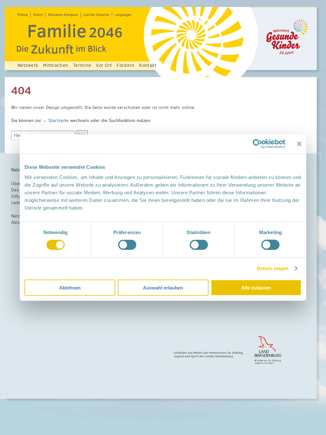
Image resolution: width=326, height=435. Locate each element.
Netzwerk (28, 65)
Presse (23, 14)
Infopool (19, 196)
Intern (38, 14)
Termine (82, 65)
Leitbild (18, 203)
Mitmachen (55, 65)
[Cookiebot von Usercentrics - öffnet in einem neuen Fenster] (257, 144)
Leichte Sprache (96, 14)
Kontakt (147, 65)
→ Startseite (56, 120)
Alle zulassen (256, 287)
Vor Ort (104, 65)
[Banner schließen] (299, 144)
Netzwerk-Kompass (63, 14)
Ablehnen (70, 287)
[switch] (127, 245)
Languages (123, 14)
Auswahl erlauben (163, 287)
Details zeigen (272, 268)
